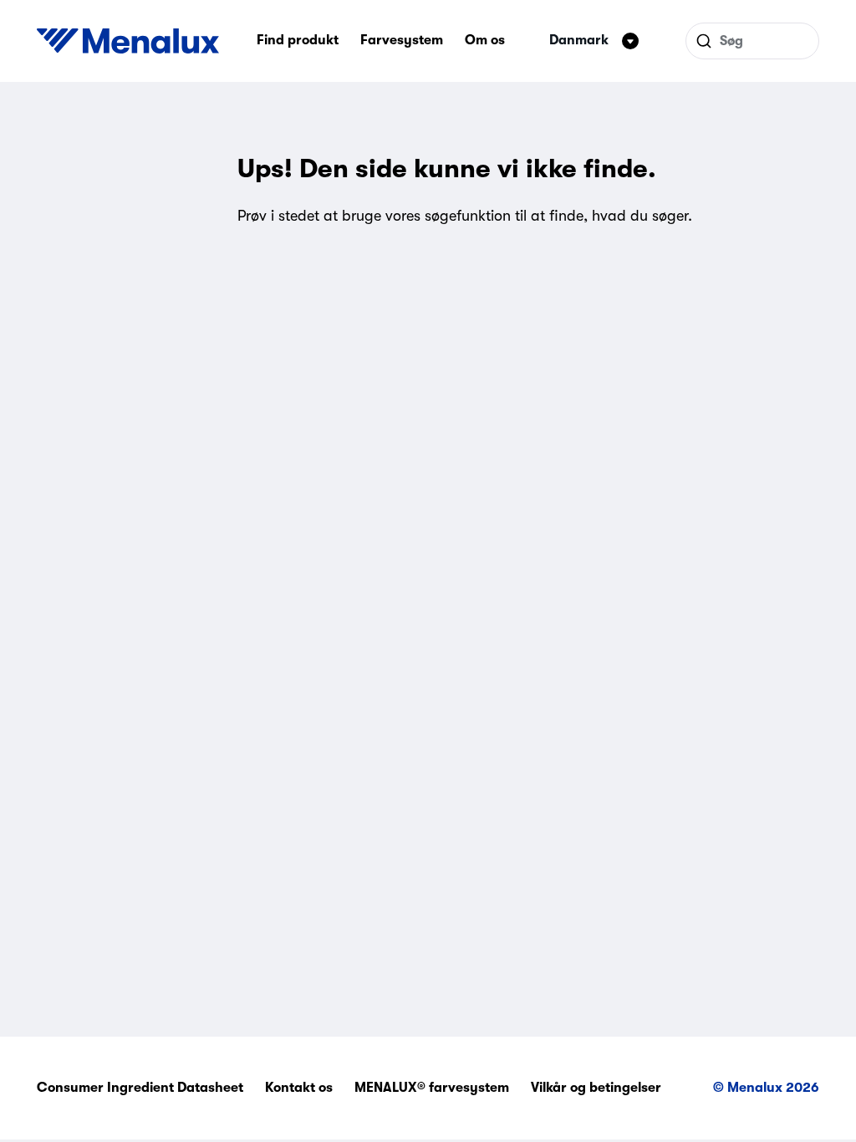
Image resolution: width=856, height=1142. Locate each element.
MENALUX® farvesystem (431, 1087)
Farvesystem (401, 40)
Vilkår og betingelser (596, 1087)
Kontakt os (299, 1087)
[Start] (128, 41)
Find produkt (298, 40)
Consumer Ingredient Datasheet (140, 1087)
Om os (485, 40)
